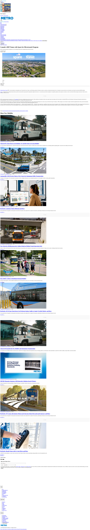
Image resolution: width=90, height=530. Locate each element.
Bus (1, 22)
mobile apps (19, 110)
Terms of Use (7, 529)
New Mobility (2, 29)
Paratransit (1, 31)
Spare (1, 91)
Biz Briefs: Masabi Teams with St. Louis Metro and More (14, 451)
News (7, 0)
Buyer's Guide (28, 39)
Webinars (18, 39)
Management (2, 26)
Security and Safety (3, 34)
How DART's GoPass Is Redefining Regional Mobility (13, 278)
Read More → (2, 147)
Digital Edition (6, 15)
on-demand (16, 99)
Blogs (6, 39)
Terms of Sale (11, 529)
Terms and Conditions (39, 40)
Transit (16, 110)
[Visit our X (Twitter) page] (2, 459)
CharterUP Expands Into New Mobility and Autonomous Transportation (17, 348)
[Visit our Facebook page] (0, 459)
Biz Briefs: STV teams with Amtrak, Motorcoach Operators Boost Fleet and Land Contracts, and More (25, 413)
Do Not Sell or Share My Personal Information (20, 529)
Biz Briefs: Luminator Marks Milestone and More (12, 208)
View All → (2, 455)
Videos (8, 39)
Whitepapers (22, 39)
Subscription (2, 40)
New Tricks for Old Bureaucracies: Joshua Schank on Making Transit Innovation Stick (21, 246)
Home (1, 44)
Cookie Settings (44, 40)
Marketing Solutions (15, 40)
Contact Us (29, 40)
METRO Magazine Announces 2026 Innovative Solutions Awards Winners (18, 381)
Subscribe (1, 15)
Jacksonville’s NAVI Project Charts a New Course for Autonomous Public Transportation (21, 176)
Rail (1, 33)
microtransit (6, 110)
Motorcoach (2, 28)
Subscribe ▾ (2, 2)
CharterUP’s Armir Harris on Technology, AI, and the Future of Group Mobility (19, 143)
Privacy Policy (33, 40)
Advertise (10, 40)
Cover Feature (4, 0)
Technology (2, 36)
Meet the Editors (6, 40)
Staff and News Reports (8, 206)
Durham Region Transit (3, 90)
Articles (9, 0)
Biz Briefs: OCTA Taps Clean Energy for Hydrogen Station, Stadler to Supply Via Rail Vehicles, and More (26, 311)
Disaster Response (3, 24)
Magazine (1, 39)
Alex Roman (7, 141)
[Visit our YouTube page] (3, 459)
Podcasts (14, 39)
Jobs (16, 39)
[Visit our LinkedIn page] (1, 459)
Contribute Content (21, 40)
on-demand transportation (11, 110)
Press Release (26, 40)
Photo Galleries (11, 39)
